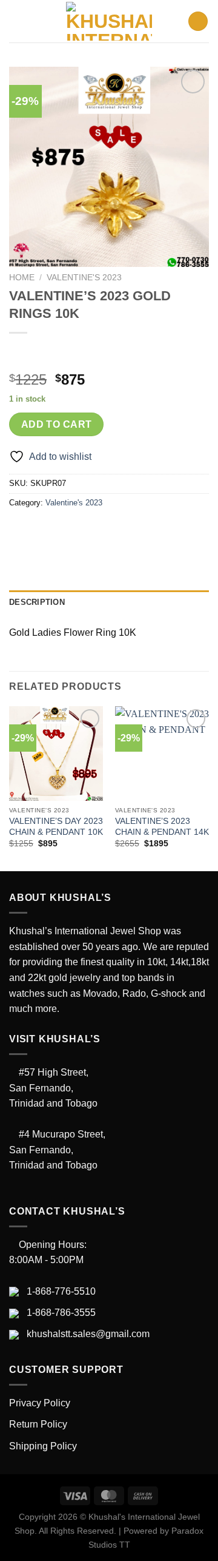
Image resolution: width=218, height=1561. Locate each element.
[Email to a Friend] (86, 530)
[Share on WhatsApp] (20, 530)
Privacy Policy (39, 1403)
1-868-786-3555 (61, 1312)
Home (22, 277)
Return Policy (38, 1424)
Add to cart (56, 424)
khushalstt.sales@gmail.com (88, 1334)
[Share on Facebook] (42, 530)
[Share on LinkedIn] (129, 530)
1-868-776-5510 (61, 1291)
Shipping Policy (43, 1446)
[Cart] (198, 22)
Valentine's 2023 (84, 277)
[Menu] (16, 21)
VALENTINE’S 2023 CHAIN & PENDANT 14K (162, 827)
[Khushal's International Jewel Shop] (109, 21)
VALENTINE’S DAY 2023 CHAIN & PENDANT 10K (56, 827)
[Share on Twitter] (64, 530)
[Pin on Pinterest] (107, 530)
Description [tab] (37, 602)
